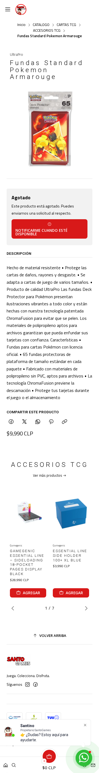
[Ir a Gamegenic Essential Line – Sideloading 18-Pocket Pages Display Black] (28, 512)
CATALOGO (41, 25)
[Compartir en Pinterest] (51, 422)
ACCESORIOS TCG (47, 31)
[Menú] (7, 9)
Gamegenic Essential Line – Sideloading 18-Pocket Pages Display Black (27, 562)
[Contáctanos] (93, 763)
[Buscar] (13, 763)
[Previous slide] (14, 608)
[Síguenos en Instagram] (27, 684)
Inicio (21, 25)
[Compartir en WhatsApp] (37, 422)
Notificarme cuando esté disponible (41, 232)
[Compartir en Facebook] (11, 422)
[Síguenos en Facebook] (35, 684)
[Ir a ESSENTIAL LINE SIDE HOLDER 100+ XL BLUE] (71, 512)
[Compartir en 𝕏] (24, 422)
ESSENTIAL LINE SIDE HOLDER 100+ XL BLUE (70, 555)
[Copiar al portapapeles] (64, 422)
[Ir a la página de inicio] (20, 9)
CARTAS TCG (66, 25)
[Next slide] (85, 608)
